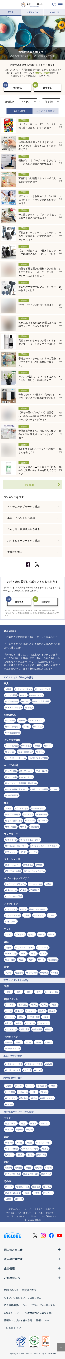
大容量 (19, 1167)
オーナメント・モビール (16, 758)
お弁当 (23, 826)
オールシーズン (52, 991)
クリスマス (10, 1017)
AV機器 (55, 972)
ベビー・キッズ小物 (14, 896)
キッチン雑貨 (11, 770)
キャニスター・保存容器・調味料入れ (21, 783)
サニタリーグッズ (13, 726)
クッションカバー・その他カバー (45, 845)
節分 (19, 1023)
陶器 (30, 1142)
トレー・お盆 (11, 777)
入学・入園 (25, 1029)
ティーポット (42, 814)
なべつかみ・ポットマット (17, 845)
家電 (9, 972)
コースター (30, 820)
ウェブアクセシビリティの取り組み (22, 1297)
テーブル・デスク (43, 689)
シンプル (47, 1186)
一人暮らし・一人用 (14, 1064)
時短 (9, 1199)
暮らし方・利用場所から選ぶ (23, 529)
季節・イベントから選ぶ (21, 518)
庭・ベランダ (11, 1098)
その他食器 (35, 826)
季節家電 (44, 972)
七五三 (42, 1011)
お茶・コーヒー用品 (39, 789)
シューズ (52, 915)
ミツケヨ (20, 1216)
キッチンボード (36, 695)
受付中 (11, 12)
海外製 (20, 1129)
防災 (27, 1193)
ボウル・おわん (38, 808)
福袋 (46, 1017)
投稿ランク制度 (42, 72)
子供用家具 (35, 890)
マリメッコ (45, 1123)
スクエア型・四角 (31, 1173)
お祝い (31, 934)
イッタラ (9, 1129)
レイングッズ (11, 921)
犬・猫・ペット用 (13, 1070)
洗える (45, 1148)
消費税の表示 (29, 1290)
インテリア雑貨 (12, 745)
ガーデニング (11, 953)
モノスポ (38, 1212)
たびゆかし (33, 1216)
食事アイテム (11, 890)
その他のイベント (13, 1048)
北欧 (24, 1123)
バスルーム (23, 1092)
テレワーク (48, 1193)
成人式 (9, 1023)
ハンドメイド (43, 947)
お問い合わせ (11, 1290)
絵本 (49, 884)
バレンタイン (44, 1023)
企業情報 (9, 1268)
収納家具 (29, 707)
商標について (43, 1320)
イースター (10, 1004)
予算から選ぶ (14, 551)
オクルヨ (38, 1208)
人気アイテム (32, 12)
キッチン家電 (32, 972)
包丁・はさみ (42, 770)
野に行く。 (51, 1212)
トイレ (44, 1092)
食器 (9, 808)
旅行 (32, 959)
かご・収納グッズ (25, 751)
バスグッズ (38, 726)
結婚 (19, 1042)
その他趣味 (53, 959)
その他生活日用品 (13, 732)
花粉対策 (19, 1199)
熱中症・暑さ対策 (13, 1193)
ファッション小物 (13, 915)
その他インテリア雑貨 (39, 758)
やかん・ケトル (26, 777)
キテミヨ (10, 1212)
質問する (17, 87)
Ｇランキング (14, 1208)
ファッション (11, 909)
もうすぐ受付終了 (45, 111)
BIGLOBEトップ (12, 1328)
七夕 (54, 1004)
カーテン (34, 852)
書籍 (34, 953)
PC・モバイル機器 (13, 871)
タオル (27, 726)
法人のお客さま (13, 1259)
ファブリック (11, 839)
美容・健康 (10, 959)
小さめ (49, 1167)
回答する (47, 87)
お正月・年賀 (34, 1017)
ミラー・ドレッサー (14, 707)
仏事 (39, 1042)
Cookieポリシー (12, 1312)
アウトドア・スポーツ (25, 947)
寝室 (9, 1085)
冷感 (30, 1154)
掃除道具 (22, 720)
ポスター (48, 745)
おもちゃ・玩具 (36, 884)
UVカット (10, 1154)
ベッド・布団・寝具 (41, 701)
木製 (20, 1142)
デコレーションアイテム (35, 871)
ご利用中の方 (12, 1278)
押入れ (34, 1098)
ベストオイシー (24, 1212)
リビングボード (12, 701)
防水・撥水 (41, 1154)
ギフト (9, 934)
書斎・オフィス (47, 1098)
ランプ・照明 (11, 695)
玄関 (53, 1085)
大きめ (39, 1167)
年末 (22, 1017)
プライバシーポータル (43, 1305)
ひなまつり (30, 1023)
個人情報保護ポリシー (15, 1305)
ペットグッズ (39, 915)
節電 (37, 1193)
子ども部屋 (10, 1092)
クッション (10, 751)
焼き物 (30, 1129)
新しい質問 (19, 111)
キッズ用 (38, 1070)
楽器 (22, 959)
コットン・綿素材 (44, 1142)
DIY (23, 953)
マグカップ (28, 814)
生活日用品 (10, 720)
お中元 (9, 1011)
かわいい (9, 1186)
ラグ (24, 852)
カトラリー (43, 820)
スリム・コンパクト (30, 1148)
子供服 (23, 890)
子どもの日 (23, 1004)
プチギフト (20, 934)
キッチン (19, 1085)
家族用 (49, 1064)
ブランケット (11, 852)
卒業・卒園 (37, 1029)
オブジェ (40, 751)
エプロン (55, 789)
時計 (38, 745)
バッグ (23, 909)
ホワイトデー (11, 1029)
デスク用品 (28, 864)
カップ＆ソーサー (13, 814)
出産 (29, 1042)
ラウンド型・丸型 (13, 1173)
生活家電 (19, 972)
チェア (23, 695)
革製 (20, 1154)
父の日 (44, 1004)
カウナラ (9, 1216)
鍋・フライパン (26, 770)
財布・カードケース (38, 909)
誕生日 (9, 1042)
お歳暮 (52, 1011)
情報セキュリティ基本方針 (18, 1320)
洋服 (27, 915)
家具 (9, 689)
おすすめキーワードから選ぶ (23, 540)
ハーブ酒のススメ (49, 1216)
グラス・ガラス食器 (14, 820)
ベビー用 (27, 1070)
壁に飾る (24, 1098)
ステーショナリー (13, 864)
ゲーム (41, 959)
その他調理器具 (12, 795)
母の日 (34, 1004)
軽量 (29, 1167)
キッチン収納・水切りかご (17, 789)
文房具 (40, 864)
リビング (30, 1085)
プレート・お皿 (22, 808)
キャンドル (26, 745)
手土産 (51, 934)
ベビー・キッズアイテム (16, 884)
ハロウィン (31, 1011)
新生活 (49, 1029)
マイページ (54, 12)
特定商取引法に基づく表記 (39, 1312)
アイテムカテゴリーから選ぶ (23, 506)
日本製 (33, 1123)
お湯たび (50, 1208)
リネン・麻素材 (12, 1148)
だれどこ (27, 1208)
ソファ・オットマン (24, 689)
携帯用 (9, 1167)
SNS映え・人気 (23, 1186)
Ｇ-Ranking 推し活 (32, 1219)
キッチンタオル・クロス (30, 839)
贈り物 (41, 934)
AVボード (26, 701)
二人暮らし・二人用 (34, 1064)
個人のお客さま (13, 1250)
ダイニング (42, 1085)
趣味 (9, 947)
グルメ (43, 953)
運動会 (49, 1042)
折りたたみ (46, 1173)
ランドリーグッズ (36, 720)
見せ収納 (36, 1186)
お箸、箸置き (11, 826)
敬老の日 (19, 1011)
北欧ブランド (11, 1123)
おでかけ (9, 1104)
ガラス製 (9, 1142)
